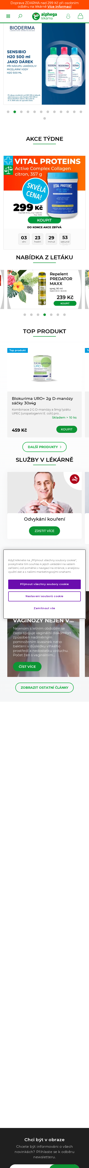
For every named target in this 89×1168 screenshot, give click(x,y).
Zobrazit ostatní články (44, 688)
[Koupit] (44, 289)
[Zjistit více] (44, 64)
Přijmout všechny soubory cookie (44, 584)
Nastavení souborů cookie (44, 596)
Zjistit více (44, 531)
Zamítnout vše (44, 608)
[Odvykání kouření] (44, 493)
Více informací (59, 7)
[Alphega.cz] (44, 16)
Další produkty (43, 447)
